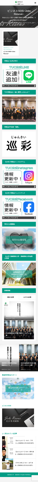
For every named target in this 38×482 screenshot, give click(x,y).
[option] (9, 357)
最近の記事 (10, 297)
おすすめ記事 (27, 297)
